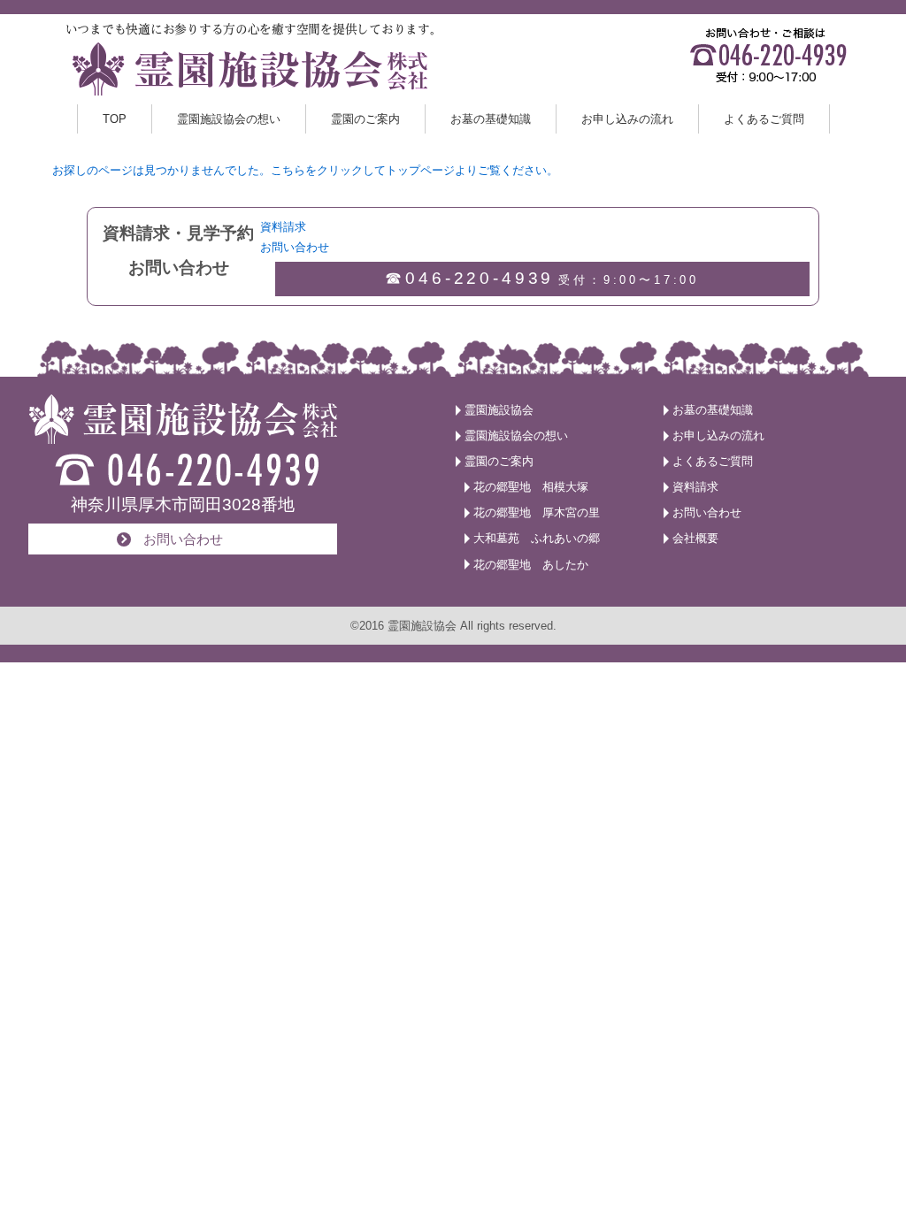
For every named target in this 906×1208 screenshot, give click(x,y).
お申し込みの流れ (627, 119)
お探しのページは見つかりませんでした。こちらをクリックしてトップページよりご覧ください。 (305, 170)
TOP (115, 119)
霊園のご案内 (365, 119)
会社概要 (695, 538)
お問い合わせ (517, 73)
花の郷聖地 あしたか (530, 564)
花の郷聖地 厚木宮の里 (536, 512)
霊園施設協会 (499, 410)
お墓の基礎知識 (490, 119)
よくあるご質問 (764, 119)
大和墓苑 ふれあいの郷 (536, 538)
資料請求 (507, 41)
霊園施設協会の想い (228, 119)
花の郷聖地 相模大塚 (530, 486)
